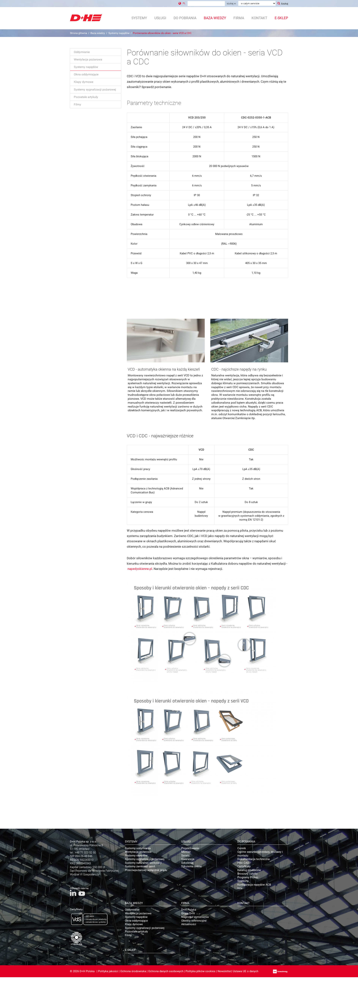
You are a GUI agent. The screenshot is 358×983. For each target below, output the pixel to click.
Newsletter (224, 971)
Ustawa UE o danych (245, 971)
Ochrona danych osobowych (165, 971)
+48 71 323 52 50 (85, 852)
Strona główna (78, 33)
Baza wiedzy (97, 33)
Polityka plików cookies (200, 971)
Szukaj (284, 3)
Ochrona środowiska (133, 971)
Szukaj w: (231, 3)
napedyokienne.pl (140, 569)
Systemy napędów (119, 33)
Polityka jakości (108, 971)
